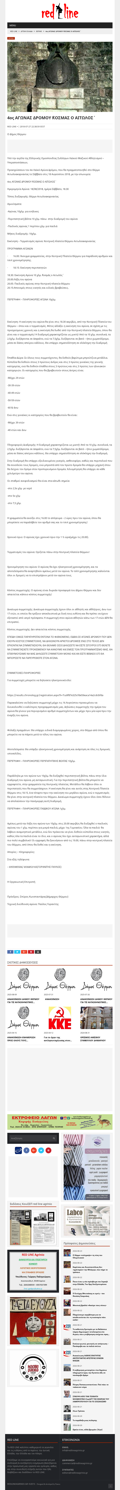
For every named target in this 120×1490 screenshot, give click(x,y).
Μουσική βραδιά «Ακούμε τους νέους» (89, 1305)
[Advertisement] (60, 146)
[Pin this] (31, 952)
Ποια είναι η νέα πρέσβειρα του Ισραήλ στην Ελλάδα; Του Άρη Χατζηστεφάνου (90, 1282)
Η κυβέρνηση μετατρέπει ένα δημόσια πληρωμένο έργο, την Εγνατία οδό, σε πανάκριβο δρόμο (90, 1372)
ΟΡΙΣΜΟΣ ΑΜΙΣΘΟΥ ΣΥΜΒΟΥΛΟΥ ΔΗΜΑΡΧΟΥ (93, 1039)
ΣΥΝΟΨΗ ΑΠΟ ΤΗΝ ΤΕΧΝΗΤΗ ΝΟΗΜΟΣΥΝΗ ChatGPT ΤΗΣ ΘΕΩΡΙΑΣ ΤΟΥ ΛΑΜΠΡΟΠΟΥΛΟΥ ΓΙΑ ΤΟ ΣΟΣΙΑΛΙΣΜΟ (91, 1399)
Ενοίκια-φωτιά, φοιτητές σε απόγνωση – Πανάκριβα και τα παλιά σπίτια (90, 1345)
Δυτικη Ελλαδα (26, 31)
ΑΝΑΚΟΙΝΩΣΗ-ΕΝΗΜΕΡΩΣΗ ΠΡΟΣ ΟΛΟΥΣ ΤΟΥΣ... (21, 1039)
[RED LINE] (60, 11)
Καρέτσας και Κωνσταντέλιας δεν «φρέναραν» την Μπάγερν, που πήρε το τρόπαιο (90, 1269)
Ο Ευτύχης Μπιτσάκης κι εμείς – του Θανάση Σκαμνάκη (89, 1294)
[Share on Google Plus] (24, 952)
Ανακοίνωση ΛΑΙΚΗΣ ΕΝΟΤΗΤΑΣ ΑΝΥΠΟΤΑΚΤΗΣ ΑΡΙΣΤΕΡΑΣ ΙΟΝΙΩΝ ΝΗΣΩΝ (88, 1358)
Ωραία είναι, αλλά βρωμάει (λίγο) (87, 1429)
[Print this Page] (38, 952)
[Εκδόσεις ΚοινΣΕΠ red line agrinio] (33, 1227)
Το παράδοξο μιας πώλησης (85, 1420)
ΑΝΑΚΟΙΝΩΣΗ (51, 999)
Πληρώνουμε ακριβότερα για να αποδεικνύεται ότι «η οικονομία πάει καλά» (89, 1317)
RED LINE (13, 31)
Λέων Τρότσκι (79, 1411)
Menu (13, 25)
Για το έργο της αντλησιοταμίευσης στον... (58, 1039)
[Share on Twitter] (17, 952)
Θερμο (39, 31)
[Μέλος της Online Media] (18, 1150)
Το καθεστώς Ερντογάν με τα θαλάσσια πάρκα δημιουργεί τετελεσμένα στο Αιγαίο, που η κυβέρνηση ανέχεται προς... (91, 1332)
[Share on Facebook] (10, 952)
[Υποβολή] (53, 1138)
